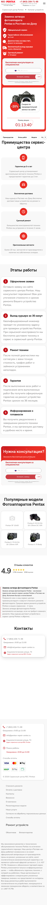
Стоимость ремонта (14, 786)
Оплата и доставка (14, 790)
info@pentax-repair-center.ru (18, 735)
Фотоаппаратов (26, 832)
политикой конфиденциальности (23, 82)
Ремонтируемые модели (16, 806)
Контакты (10, 794)
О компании (11, 802)
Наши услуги (11, 809)
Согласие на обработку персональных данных (26, 813)
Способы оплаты (13, 817)
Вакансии (10, 798)
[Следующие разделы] (45, 137)
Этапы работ (22, 137)
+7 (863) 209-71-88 (29, 1)
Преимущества (8, 137)
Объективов (11, 832)
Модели (34, 137)
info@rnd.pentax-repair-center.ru (20, 647)
